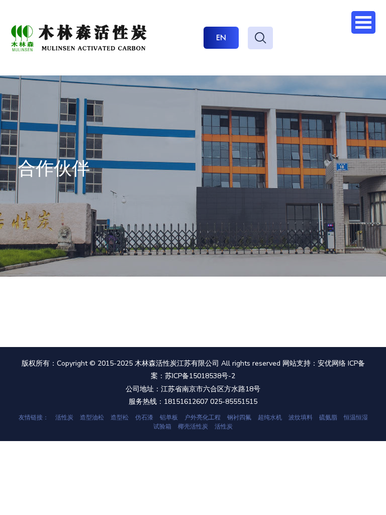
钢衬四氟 (239, 417)
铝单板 (169, 417)
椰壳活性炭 (193, 426)
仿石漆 (144, 417)
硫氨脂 (328, 417)
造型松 (120, 417)
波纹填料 (300, 417)
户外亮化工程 (202, 417)
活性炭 (64, 417)
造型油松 (92, 417)
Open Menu (363, 22)
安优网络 (332, 363)
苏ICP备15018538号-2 (200, 376)
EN (221, 37)
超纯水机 (270, 417)
